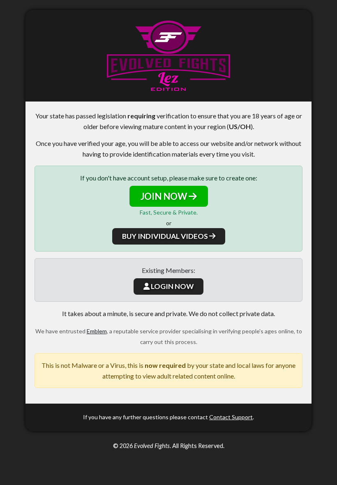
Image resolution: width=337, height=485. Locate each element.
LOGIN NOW (172, 286)
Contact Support (231, 416)
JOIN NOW (165, 196)
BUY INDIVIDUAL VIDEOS (165, 236)
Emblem (97, 331)
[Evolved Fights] (168, 55)
